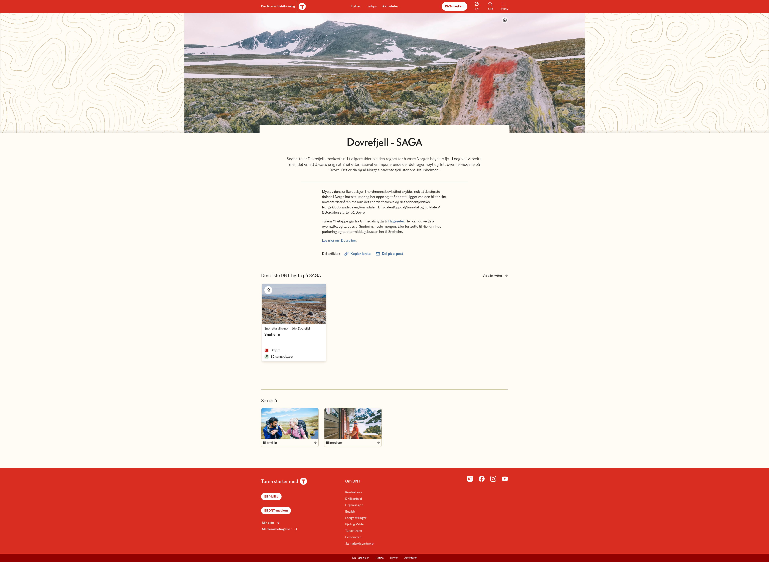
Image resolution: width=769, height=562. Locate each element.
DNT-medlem (454, 6)
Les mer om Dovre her (339, 240)
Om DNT (352, 481)
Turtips (371, 6)
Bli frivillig (271, 497)
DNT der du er (360, 558)
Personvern (353, 537)
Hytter (355, 6)
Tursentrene (353, 531)
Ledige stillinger (355, 518)
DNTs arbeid (353, 499)
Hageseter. (396, 221)
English (350, 512)
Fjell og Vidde (354, 524)
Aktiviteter (390, 6)
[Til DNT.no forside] (283, 6)
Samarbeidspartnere (359, 544)
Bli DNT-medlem (276, 511)
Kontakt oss (353, 492)
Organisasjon (354, 505)
